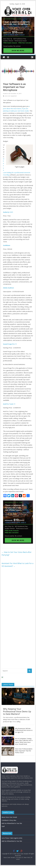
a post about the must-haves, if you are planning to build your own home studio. (16, 108)
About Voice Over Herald (9, 817)
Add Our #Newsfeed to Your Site (12, 823)
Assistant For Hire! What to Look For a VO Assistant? (17, 564)
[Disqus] (18, 594)
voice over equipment (11, 96)
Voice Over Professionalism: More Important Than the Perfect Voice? (23, 750)
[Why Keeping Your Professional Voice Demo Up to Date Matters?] (18, 689)
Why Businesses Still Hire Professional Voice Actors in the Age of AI (23, 730)
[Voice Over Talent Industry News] (18, 7)
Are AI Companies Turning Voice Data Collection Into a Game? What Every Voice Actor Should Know (23, 741)
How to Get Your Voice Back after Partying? (16, 553)
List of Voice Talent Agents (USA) (12, 838)
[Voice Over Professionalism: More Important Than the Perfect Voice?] (8, 748)
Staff (3, 826)
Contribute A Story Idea (9, 820)
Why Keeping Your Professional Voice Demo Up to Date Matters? (17, 711)
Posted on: (12, 93)
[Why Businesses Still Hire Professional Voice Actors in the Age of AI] (8, 728)
